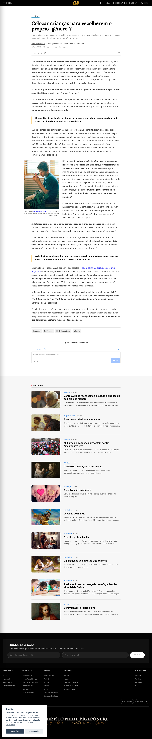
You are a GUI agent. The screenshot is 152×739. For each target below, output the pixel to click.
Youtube (138, 675)
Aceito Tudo (15, 731)
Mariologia (47, 689)
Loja (108, 3)
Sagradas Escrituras (51, 696)
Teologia (47, 679)
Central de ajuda (28, 693)
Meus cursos (7, 682)
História (46, 686)
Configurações (33, 731)
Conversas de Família (71, 686)
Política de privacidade (30, 682)
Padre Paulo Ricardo (29, 679)
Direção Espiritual (70, 689)
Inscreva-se (120, 3)
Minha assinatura (9, 686)
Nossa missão (27, 675)
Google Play (143, 701)
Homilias (67, 675)
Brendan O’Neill (38, 44)
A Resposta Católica (71, 682)
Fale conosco (27, 689)
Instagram (138, 682)
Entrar (133, 3)
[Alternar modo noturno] (101, 3)
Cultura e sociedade (51, 693)
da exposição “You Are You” (42, 211)
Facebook (138, 679)
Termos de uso (27, 686)
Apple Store (128, 701)
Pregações (67, 679)
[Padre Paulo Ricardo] (76, 3)
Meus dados (7, 679)
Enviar (137, 655)
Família (46, 682)
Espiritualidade (49, 675)
